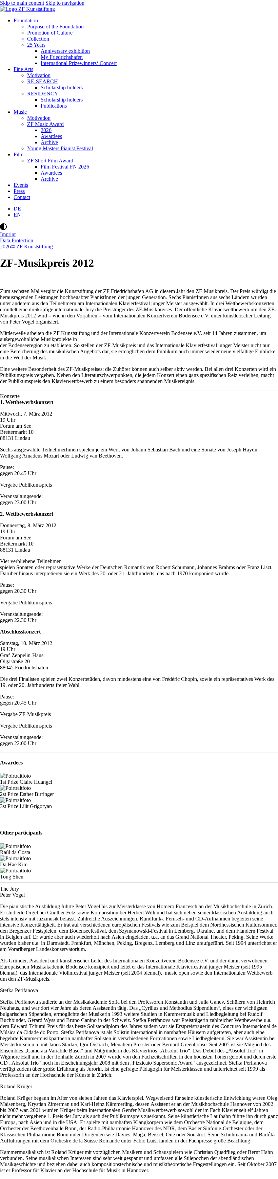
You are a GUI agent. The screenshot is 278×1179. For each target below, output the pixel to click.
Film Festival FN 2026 (65, 167)
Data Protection (16, 240)
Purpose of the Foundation (55, 26)
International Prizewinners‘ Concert (79, 63)
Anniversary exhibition (65, 51)
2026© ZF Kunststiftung (26, 246)
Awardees (51, 136)
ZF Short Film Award (50, 160)
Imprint (8, 234)
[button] (139, 227)
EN (17, 215)
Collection (38, 39)
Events (21, 185)
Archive (49, 142)
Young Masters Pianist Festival (60, 148)
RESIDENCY (42, 93)
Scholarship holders (62, 87)
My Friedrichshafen (62, 57)
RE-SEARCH (42, 81)
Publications (54, 106)
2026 (46, 130)
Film (18, 154)
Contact (22, 197)
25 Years (36, 45)
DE (17, 209)
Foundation (26, 20)
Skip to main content (22, 3)
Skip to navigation (64, 3)
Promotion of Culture (50, 33)
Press (19, 191)
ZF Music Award (45, 124)
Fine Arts (23, 69)
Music (20, 112)
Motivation (39, 75)
